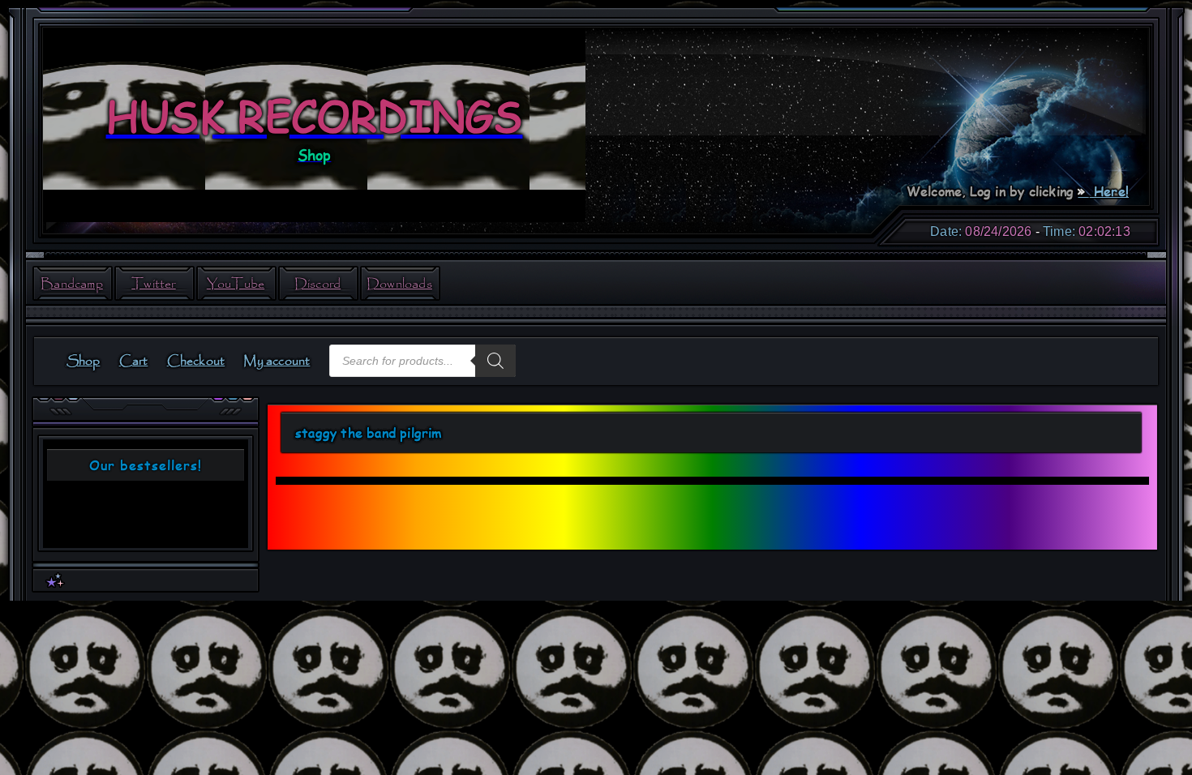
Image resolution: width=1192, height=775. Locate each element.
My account (276, 361)
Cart (133, 361)
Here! (1109, 191)
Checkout (196, 361)
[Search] (495, 361)
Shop (83, 361)
